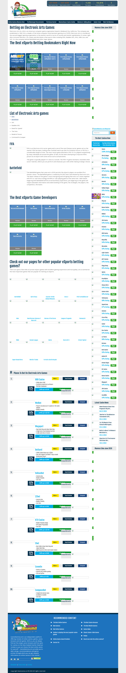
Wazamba (104, 246)
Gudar (103, 324)
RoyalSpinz (105, 278)
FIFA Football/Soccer (82, 297)
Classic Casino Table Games (91, 632)
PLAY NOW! (17, 74)
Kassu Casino (105, 207)
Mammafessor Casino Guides (67, 22)
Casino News (87, 629)
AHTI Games (105, 259)
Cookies (30, 665)
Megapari (39, 426)
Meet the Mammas (108, 22)
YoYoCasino (105, 298)
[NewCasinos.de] (66, 663)
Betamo (104, 343)
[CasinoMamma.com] (52, 663)
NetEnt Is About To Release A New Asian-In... (107, 431)
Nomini (104, 181)
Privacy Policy (22, 665)
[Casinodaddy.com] (75, 663)
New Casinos (56, 626)
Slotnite (104, 175)
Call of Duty (34, 297)
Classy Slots (105, 285)
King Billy (104, 240)
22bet (37, 496)
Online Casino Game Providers (61, 639)
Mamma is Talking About (84, 22)
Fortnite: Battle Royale (50, 360)
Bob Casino (105, 350)
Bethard (38, 449)
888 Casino (40, 379)
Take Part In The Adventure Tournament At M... (107, 416)
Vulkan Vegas (105, 188)
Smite (50, 340)
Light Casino (105, 253)
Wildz (103, 194)
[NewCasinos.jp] (70, 663)
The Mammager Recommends (35, 22)
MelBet (38, 403)
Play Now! (62, 389)
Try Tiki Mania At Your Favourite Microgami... (105, 423)
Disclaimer (14, 665)
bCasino (104, 227)
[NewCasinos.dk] (80, 663)
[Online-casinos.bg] (89, 663)
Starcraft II (66, 340)
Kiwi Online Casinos (58, 629)
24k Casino (105, 220)
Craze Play (104, 317)
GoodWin (104, 395)
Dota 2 (66, 297)
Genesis (104, 311)
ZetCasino (104, 162)
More (55, 378)
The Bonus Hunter (51, 22)
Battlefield (15, 119)
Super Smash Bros (17, 360)
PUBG (17, 340)
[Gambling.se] (57, 663)
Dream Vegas (105, 363)
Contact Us (56, 642)
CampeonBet (40, 590)
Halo (17, 318)
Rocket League (34, 340)
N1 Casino (104, 369)
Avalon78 (104, 356)
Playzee (104, 201)
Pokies (85, 636)
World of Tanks (34, 360)
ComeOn (38, 566)
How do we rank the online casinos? (94, 639)
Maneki (104, 168)
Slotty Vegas (105, 155)
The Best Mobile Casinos (90, 626)
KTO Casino (39, 519)
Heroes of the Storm (50, 318)
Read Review (68, 378)
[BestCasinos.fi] (61, 663)
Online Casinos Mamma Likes (16, 22)
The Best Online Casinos (60, 622)
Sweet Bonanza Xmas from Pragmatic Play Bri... (106, 408)
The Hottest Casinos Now (96, 144)
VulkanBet (39, 473)
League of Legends (66, 318)
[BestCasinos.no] (84, 663)
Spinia (103, 272)
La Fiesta (104, 337)
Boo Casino (105, 330)
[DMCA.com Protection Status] (36, 660)
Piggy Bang (105, 265)
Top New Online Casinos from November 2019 (108, 144)
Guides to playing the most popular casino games (65, 633)
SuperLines (105, 304)
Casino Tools (97, 22)
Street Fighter (82, 340)
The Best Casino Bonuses (91, 622)
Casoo (103, 149)
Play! (113, 152)
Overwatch (82, 318)
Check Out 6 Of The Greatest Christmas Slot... (107, 439)
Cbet (37, 543)
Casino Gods (105, 291)
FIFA (13, 116)
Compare (82, 378)
